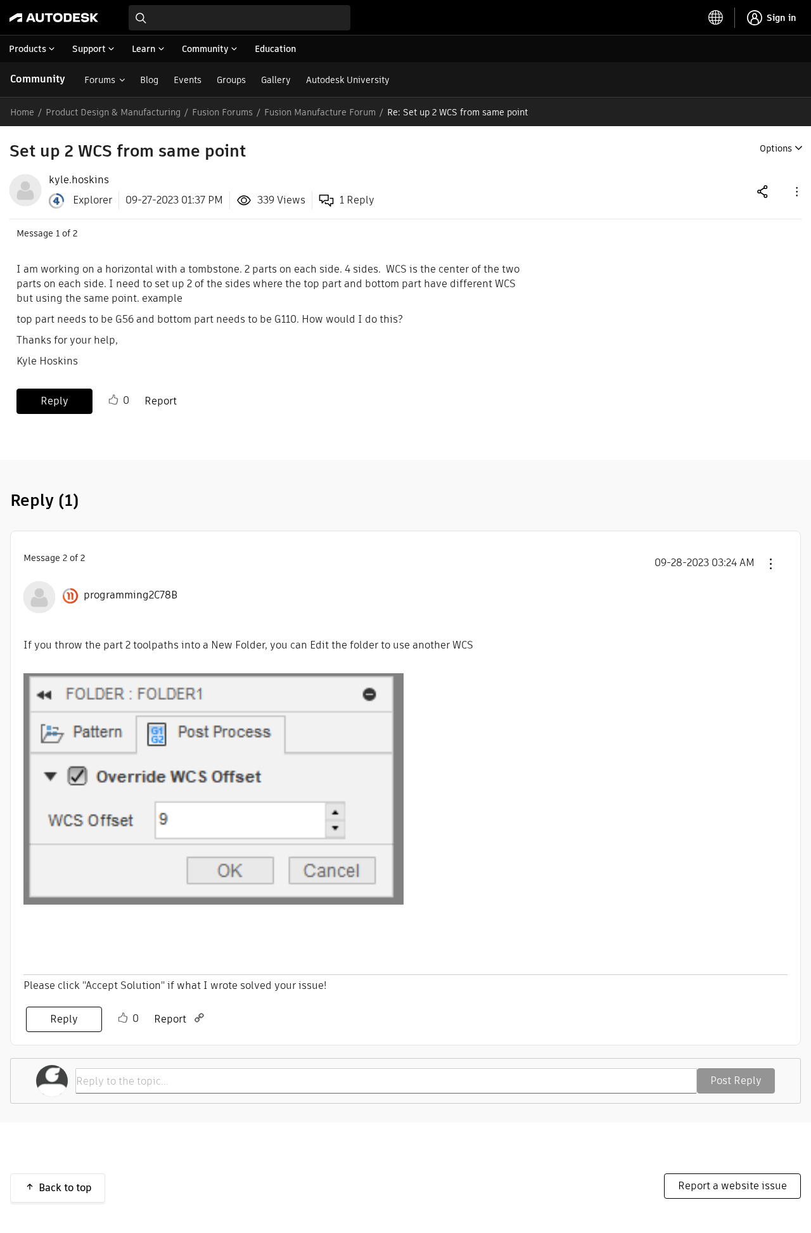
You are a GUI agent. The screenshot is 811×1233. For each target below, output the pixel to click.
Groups (231, 80)
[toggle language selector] (716, 17)
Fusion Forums (222, 112)
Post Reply (736, 1080)
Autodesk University (348, 80)
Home (22, 112)
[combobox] (239, 17)
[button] (796, 191)
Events (187, 80)
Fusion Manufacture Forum (320, 112)
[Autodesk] (54, 17)
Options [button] (776, 148)
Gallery (276, 80)
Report (160, 401)
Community (37, 79)
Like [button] (113, 400)
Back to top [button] (65, 1187)
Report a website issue (732, 1185)
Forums (99, 80)
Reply (54, 401)
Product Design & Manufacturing (113, 112)
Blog (149, 80)
